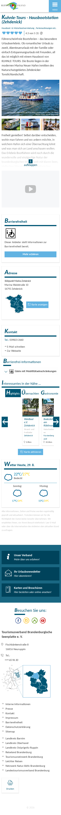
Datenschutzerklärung (18, 727)
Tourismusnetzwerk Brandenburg (24, 757)
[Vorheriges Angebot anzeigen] (5, 422)
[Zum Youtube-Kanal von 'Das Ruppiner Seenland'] (43, 621)
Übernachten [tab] (30, 393)
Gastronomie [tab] (49, 393)
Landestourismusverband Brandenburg (27, 770)
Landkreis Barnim (15, 738)
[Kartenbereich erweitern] (56, 396)
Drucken (10, 789)
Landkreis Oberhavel (17, 743)
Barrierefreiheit (14, 722)
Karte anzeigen (39, 304)
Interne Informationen (18, 704)
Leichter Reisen (14, 761)
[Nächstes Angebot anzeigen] (56, 422)
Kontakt (10, 713)
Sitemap (10, 731)
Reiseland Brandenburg (19, 752)
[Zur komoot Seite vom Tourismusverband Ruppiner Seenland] (35, 621)
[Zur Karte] (26, 683)
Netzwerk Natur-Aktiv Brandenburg (25, 766)
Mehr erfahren (30, 254)
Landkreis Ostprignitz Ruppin (22, 747)
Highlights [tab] (13, 393)
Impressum (12, 718)
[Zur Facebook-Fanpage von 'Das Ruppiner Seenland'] (18, 621)
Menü (55, 10)
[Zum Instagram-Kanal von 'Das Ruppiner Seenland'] (26, 621)
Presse (9, 709)
